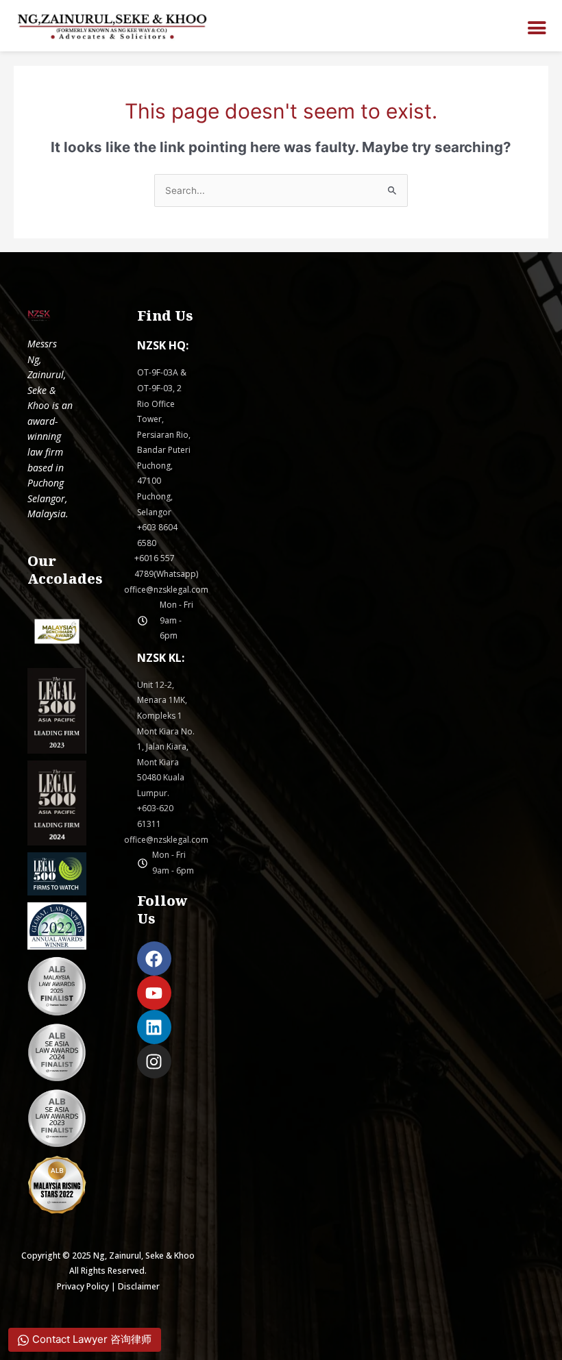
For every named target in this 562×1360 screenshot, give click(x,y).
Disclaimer (139, 1286)
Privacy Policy (83, 1286)
